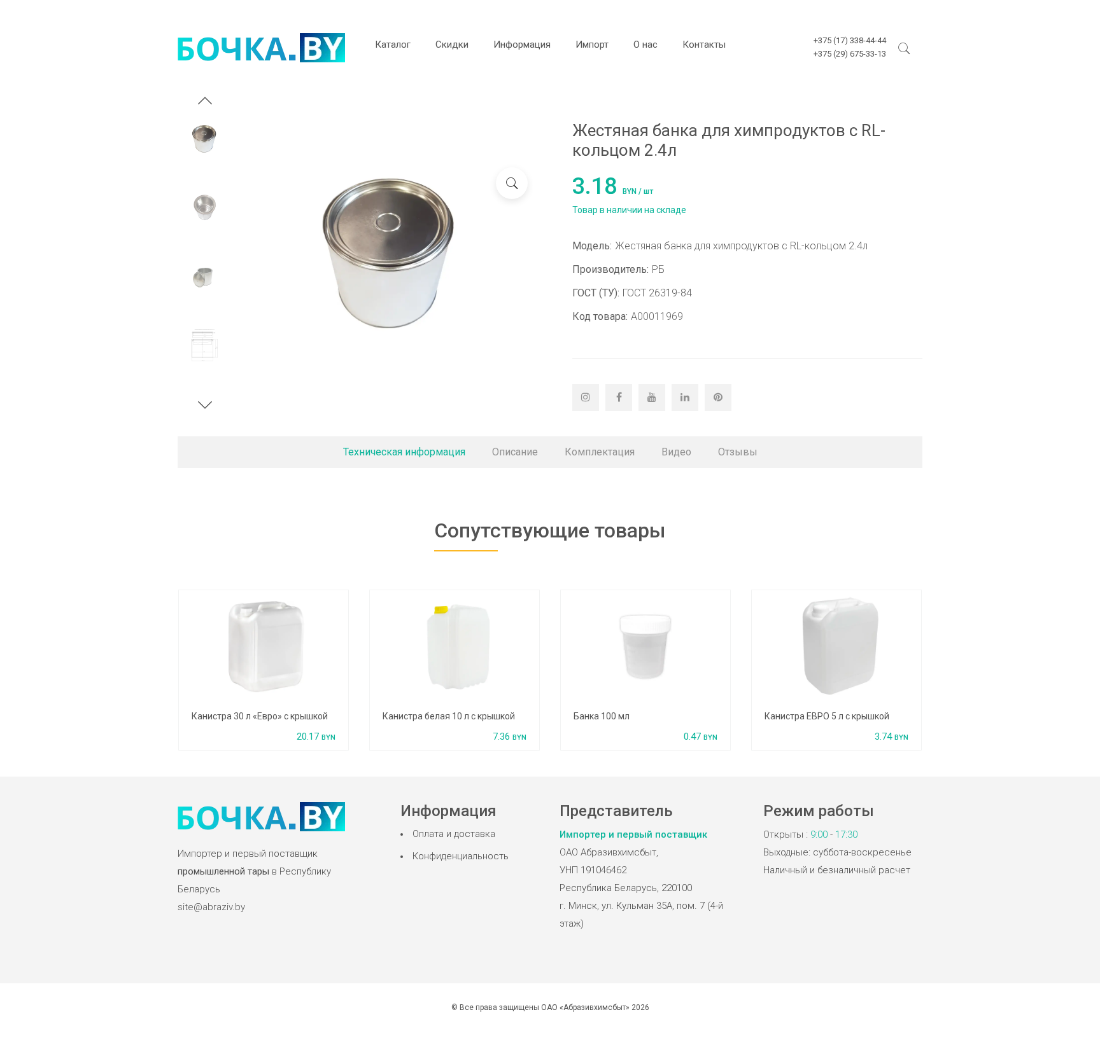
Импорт (592, 44)
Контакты (704, 44)
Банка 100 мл (602, 716)
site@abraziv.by (211, 907)
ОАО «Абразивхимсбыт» (585, 1007)
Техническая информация (404, 452)
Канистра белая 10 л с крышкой (449, 716)
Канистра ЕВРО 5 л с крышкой (827, 716)
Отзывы (738, 452)
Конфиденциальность (460, 856)
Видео (676, 452)
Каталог (393, 44)
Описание (515, 452)
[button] (205, 102)
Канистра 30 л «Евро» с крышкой (260, 716)
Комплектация (600, 452)
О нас (645, 44)
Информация (522, 44)
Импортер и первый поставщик (633, 834)
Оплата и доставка (453, 834)
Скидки (452, 44)
